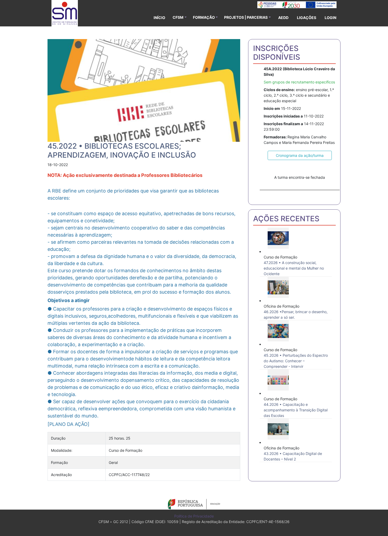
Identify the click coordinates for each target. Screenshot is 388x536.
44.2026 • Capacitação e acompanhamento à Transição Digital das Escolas (296, 410)
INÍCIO (159, 17)
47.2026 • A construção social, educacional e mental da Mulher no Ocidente (294, 268)
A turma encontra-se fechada (299, 177)
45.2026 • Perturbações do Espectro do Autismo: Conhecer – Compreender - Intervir (296, 361)
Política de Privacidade (194, 516)
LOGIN (330, 17)
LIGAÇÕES (306, 17)
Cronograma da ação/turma (300, 155)
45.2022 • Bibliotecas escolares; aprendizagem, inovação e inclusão (122, 150)
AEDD (283, 17)
